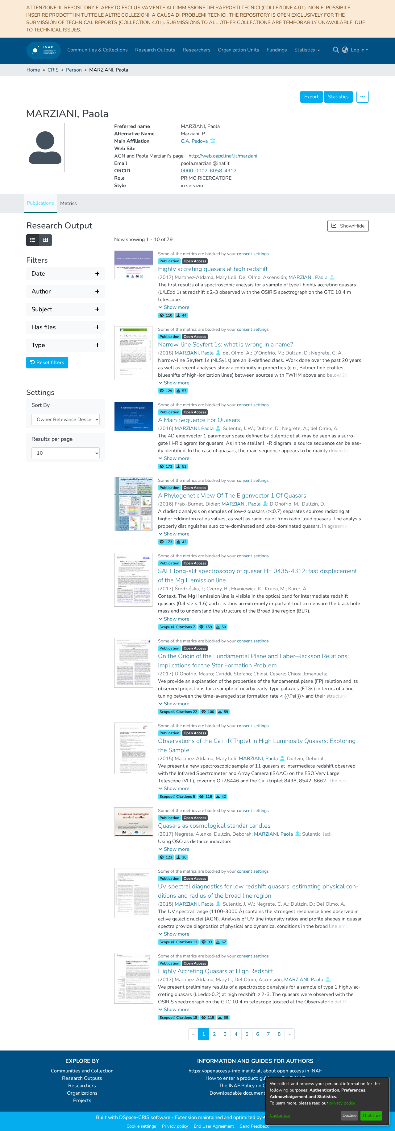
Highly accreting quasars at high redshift (213, 269)
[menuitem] (306, 50)
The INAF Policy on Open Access (255, 1085)
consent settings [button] (253, 254)
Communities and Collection (82, 1070)
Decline (349, 1115)
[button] (174, 307)
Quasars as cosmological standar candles (214, 826)
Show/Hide (352, 226)
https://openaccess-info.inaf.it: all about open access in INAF (255, 1070)
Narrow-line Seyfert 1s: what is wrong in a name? (225, 344)
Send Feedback (254, 1126)
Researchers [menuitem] (196, 50)
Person (74, 70)
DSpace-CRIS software (144, 1117)
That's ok (371, 1115)
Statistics (338, 96)
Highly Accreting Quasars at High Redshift (215, 971)
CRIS (53, 70)
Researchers (82, 1085)
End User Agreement (214, 1126)
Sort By (40, 405)
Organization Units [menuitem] (238, 50)
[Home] (43, 50)
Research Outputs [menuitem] (155, 50)
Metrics (68, 203)
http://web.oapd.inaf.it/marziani (223, 156)
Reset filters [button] (49, 362)
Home (33, 70)
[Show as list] (32, 240)
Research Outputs (82, 1078)
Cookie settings (141, 1126)
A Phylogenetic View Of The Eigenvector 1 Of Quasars (232, 495)
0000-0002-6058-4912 (209, 170)
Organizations (82, 1093)
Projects (82, 1100)
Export (311, 96)
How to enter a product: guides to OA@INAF (255, 1078)
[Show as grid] (45, 240)
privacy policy (342, 1103)
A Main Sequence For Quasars (199, 420)
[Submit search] (336, 50)
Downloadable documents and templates (255, 1093)
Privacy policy (175, 1126)
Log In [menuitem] (357, 50)
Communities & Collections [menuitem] (97, 50)
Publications (40, 203)
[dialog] (327, 1101)
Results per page (52, 439)
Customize (280, 1115)
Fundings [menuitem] (277, 50)
